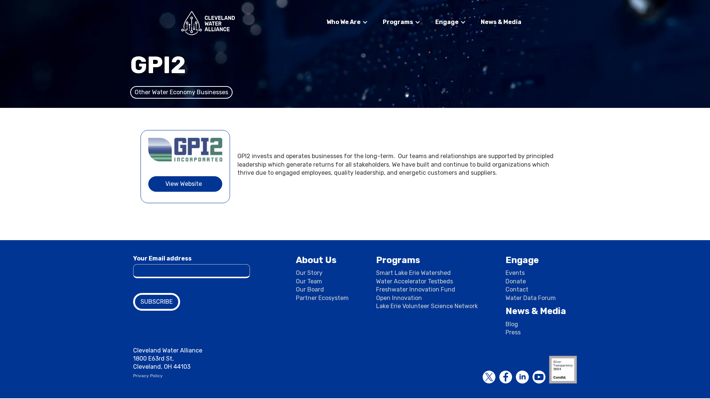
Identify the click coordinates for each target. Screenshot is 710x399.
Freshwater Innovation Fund (415, 289)
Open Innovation (399, 297)
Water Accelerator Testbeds (414, 281)
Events (515, 272)
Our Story (309, 272)
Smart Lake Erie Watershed (413, 272)
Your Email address (162, 258)
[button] (347, 22)
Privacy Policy (148, 375)
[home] (208, 23)
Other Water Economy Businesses (181, 92)
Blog (512, 324)
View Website (183, 183)
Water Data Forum (531, 297)
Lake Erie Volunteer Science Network (427, 306)
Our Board (310, 289)
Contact (517, 289)
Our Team (309, 281)
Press (513, 332)
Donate (516, 281)
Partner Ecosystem (322, 297)
